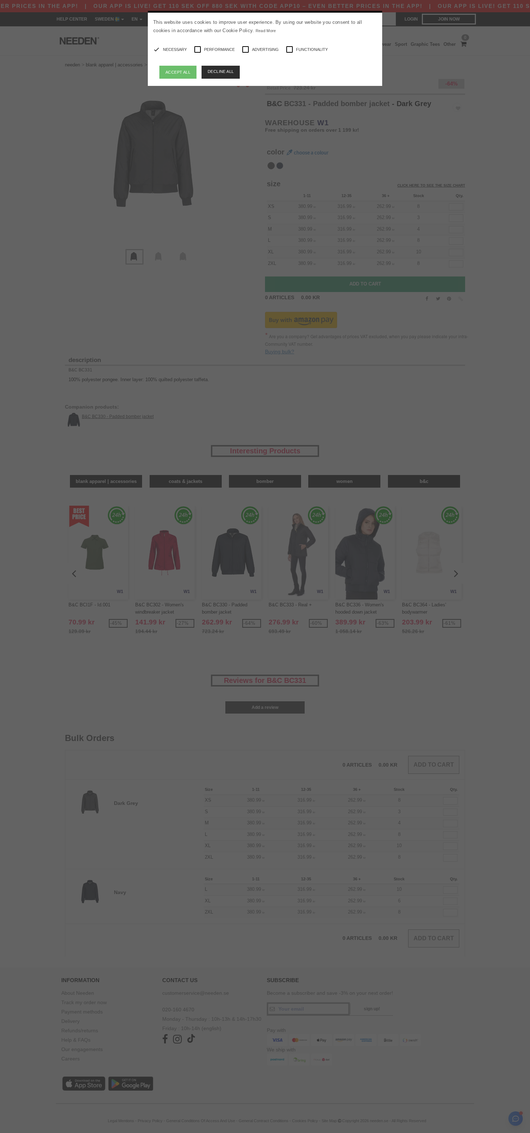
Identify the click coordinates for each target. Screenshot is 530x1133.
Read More (266, 31)
